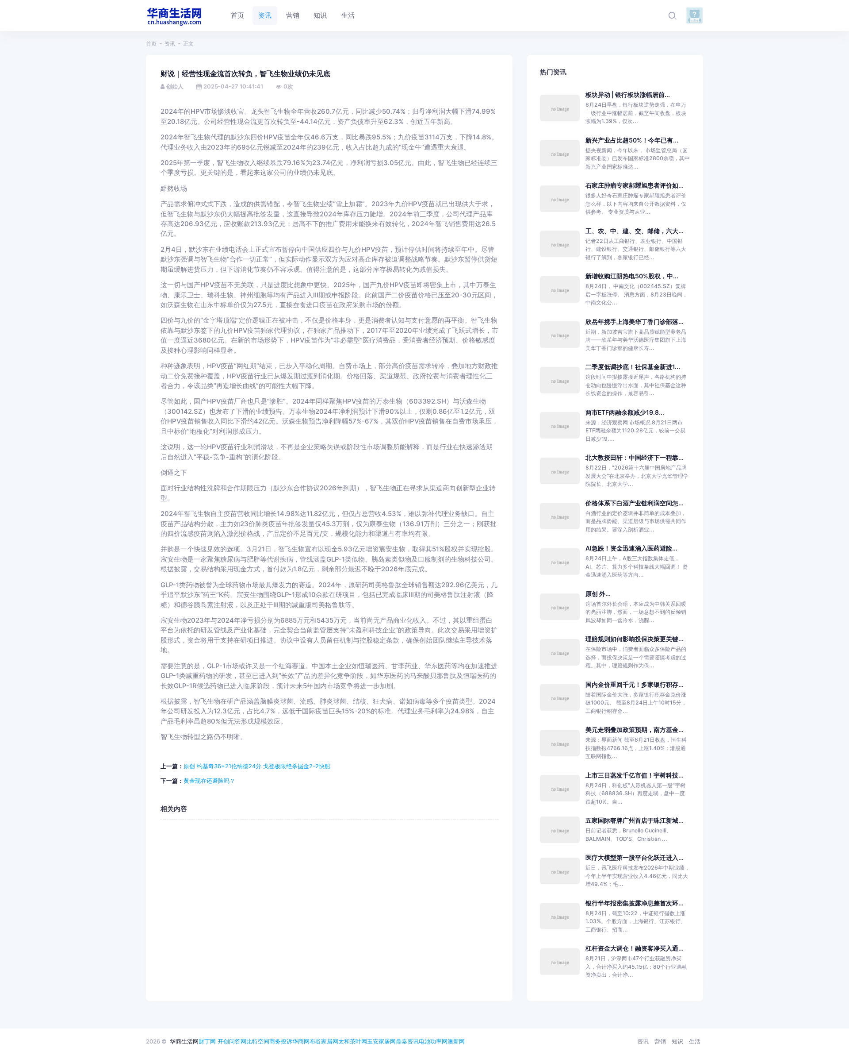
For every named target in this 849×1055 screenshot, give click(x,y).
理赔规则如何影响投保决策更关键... (634, 639)
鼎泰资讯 (407, 1041)
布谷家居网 (324, 1041)
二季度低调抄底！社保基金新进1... (632, 366)
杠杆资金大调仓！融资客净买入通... (634, 948)
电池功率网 (433, 1041)
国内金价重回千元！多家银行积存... (634, 684)
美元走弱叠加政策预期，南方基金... (634, 729)
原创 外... (598, 593)
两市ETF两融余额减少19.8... (624, 412)
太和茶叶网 (352, 1041)
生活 (694, 1041)
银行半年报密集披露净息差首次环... (634, 903)
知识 (677, 1041)
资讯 (169, 43)
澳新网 (456, 1041)
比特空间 (257, 1041)
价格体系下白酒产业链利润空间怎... (634, 503)
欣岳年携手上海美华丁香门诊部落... (634, 321)
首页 (151, 43)
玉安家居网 (381, 1041)
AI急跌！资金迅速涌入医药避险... (631, 548)
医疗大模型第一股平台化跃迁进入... (634, 857)
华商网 (301, 1041)
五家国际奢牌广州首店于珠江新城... (634, 820)
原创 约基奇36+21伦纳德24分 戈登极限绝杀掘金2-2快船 (257, 766)
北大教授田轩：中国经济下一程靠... (634, 457)
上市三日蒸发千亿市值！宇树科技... (634, 775)
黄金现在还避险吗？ (209, 780)
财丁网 (207, 1041)
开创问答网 (232, 1041)
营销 (660, 1041)
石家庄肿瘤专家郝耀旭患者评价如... (634, 185)
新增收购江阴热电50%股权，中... (631, 276)
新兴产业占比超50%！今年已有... (631, 140)
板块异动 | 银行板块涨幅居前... (627, 94)
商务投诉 (280, 1041)
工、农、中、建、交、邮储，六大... (634, 231)
